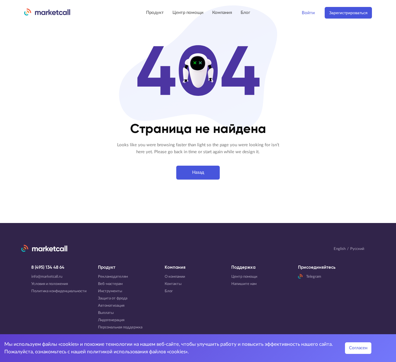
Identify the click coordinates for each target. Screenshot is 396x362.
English (340, 249)
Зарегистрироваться (348, 12)
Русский (357, 249)
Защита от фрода (112, 298)
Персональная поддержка (120, 327)
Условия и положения (49, 284)
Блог (245, 12)
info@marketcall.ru (46, 277)
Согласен (358, 348)
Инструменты (110, 291)
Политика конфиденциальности (58, 291)
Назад (198, 172)
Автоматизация (111, 306)
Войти (308, 13)
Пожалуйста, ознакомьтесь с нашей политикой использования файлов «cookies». (96, 351)
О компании (175, 277)
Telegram (313, 277)
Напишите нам (244, 284)
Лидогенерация (111, 320)
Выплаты (106, 313)
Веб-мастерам (110, 284)
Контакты (173, 284)
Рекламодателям (113, 277)
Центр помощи (188, 12)
